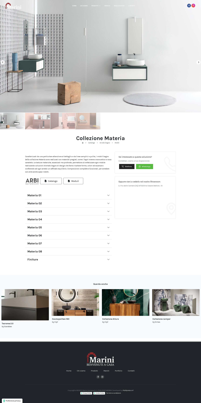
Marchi (106, 371)
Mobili (117, 143)
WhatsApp (146, 166)
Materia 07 (34, 243)
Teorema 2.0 (7, 323)
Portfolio (118, 371)
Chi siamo (81, 371)
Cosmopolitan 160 (60, 319)
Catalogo (91, 143)
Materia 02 (34, 203)
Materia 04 (34, 219)
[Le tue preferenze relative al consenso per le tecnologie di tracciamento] (12, 401)
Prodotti (94, 371)
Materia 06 (34, 235)
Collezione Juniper (161, 319)
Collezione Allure (110, 319)
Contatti (131, 371)
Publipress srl (128, 390)
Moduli (75, 181)
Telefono (128, 166)
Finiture (32, 259)
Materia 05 (34, 227)
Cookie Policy (100, 393)
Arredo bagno (105, 143)
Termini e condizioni (113, 393)
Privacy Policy (87, 393)
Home (68, 371)
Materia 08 (34, 251)
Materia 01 (34, 195)
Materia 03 (34, 211)
